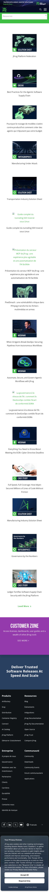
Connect (5, 724)
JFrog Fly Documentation (34, 724)
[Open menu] (45, 9)
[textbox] (24, 16)
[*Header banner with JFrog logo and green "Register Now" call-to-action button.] (24, 3)
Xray (3, 707)
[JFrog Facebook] (4, 825)
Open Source (29, 729)
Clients (4, 782)
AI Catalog (6, 729)
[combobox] (24, 17)
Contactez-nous (8, 804)
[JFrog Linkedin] (10, 825)
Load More (23, 606)
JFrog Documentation (32, 718)
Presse (4, 799)
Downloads (28, 762)
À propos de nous (9, 756)
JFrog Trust (28, 735)
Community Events (31, 767)
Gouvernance (7, 762)
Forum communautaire (33, 773)
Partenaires (6, 776)
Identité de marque (9, 810)
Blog (26, 701)
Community (29, 756)
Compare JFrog (30, 740)
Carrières (5, 788)
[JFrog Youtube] (21, 825)
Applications (29, 778)
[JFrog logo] (5, 9)
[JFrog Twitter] (15, 825)
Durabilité (6, 793)
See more (22, 640)
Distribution (6, 712)
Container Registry (9, 718)
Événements (29, 707)
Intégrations (29, 712)
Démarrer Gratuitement (11, 740)
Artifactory (6, 701)
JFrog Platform (7, 735)
